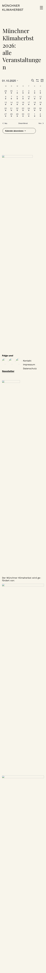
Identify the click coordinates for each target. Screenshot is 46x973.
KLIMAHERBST (13, 10)
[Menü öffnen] (41, 7)
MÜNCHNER (11, 5)
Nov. (40, 123)
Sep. (6, 123)
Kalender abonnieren (14, 131)
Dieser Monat (23, 123)
